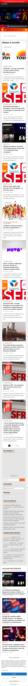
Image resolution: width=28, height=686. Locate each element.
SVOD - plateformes (6, 223)
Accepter (14, 674)
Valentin (12, 74)
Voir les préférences (14, 681)
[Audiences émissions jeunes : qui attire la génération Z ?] (14, 210)
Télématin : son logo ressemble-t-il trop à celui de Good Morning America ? (14, 70)
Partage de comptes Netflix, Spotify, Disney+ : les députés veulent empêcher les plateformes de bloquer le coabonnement (14, 513)
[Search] (24, 30)
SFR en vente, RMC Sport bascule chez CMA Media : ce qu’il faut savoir (13, 188)
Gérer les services (5, 670)
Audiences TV (4, 642)
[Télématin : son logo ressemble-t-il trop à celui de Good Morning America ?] (14, 55)
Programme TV (14, 475)
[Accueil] (2, 30)
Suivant (17, 445)
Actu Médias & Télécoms (7, 66)
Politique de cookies (13, 684)
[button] (5, 29)
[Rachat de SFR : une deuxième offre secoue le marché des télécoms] (14, 371)
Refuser (14, 677)
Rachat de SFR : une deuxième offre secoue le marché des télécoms (13, 387)
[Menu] (5, 29)
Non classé (15, 104)
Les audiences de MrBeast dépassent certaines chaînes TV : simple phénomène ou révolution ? (13, 507)
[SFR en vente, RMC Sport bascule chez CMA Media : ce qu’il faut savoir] (14, 172)
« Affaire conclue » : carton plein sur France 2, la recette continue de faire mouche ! (13, 544)
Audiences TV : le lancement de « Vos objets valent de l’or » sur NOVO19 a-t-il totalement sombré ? (13, 539)
